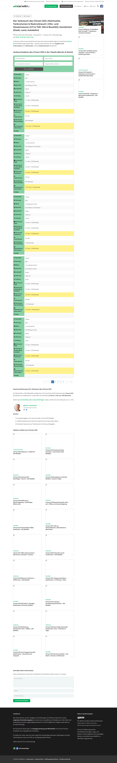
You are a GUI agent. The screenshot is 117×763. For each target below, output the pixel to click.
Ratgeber (48, 448)
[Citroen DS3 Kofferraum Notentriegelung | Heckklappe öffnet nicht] (27, 485)
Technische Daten (18, 449)
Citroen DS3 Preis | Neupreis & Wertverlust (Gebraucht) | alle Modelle (88, 95)
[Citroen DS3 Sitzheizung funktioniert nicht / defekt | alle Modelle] (27, 611)
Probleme (15, 475)
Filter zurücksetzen (29, 69)
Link (31, 37)
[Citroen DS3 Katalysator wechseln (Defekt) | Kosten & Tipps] (60, 459)
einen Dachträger (38, 400)
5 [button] (63, 382)
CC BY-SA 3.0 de (25, 37)
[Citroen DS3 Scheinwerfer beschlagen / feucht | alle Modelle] (27, 459)
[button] (97, 6)
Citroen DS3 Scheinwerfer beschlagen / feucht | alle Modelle (24, 478)
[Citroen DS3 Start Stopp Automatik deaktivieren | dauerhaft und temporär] (27, 636)
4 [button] (60, 382)
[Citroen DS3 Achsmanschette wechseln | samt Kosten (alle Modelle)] (60, 434)
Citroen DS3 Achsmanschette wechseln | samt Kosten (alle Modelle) (55, 451)
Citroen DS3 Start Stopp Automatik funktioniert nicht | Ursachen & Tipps (57, 628)
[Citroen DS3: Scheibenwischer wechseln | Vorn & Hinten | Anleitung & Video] (91, 37)
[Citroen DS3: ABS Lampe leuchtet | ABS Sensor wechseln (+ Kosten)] (27, 535)
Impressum (30, 759)
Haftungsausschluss (51, 759)
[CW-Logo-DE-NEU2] (21, 6)
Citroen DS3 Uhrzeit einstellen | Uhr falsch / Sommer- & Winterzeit (57, 655)
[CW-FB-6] (21, 748)
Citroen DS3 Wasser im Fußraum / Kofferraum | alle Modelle (24, 579)
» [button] (71, 382)
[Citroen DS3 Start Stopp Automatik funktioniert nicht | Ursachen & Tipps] (60, 611)
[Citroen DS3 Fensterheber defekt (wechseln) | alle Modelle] (27, 510)
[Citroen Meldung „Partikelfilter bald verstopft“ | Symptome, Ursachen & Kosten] (91, 16)
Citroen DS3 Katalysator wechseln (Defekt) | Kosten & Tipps (56, 478)
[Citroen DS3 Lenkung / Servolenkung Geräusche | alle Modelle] (60, 586)
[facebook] (101, 6)
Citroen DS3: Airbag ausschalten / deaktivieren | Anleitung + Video (56, 579)
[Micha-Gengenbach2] (18, 407)
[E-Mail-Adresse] (24, 409)
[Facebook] (26, 409)
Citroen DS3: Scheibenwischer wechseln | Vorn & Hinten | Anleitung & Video (87, 52)
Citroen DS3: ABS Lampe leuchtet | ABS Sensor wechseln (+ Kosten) (24, 554)
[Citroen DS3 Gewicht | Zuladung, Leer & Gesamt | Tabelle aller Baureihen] (91, 59)
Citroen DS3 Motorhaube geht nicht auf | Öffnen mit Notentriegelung (57, 503)
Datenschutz (39, 759)
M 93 (17, 37)
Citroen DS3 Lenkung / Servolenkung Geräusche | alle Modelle (55, 603)
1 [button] (52, 382)
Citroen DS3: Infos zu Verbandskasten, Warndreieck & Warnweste (56, 527)
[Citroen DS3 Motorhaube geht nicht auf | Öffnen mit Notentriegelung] (60, 485)
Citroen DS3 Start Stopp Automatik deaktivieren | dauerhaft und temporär (24, 654)
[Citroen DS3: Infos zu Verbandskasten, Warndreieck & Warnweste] (60, 510)
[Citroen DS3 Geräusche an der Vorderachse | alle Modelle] (60, 535)
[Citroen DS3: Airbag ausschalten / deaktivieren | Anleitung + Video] (60, 561)
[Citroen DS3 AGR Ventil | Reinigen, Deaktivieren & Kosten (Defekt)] (27, 586)
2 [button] (55, 382)
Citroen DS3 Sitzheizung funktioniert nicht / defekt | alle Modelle (23, 628)
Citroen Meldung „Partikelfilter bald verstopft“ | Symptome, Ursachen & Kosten (88, 31)
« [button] (44, 382)
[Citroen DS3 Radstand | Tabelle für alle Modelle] (27, 434)
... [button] (49, 382)
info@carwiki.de (64, 759)
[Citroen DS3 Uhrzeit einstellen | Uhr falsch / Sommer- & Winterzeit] (60, 636)
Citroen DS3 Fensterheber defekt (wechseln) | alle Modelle (23, 528)
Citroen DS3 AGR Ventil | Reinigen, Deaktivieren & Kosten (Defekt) (24, 604)
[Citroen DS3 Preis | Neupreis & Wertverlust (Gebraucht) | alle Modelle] (91, 80)
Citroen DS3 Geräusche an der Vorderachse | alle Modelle (55, 554)
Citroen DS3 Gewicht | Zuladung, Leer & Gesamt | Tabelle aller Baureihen (87, 74)
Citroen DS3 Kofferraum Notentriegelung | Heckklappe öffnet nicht (22, 502)
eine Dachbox (24, 400)
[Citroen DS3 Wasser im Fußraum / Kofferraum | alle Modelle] (27, 561)
